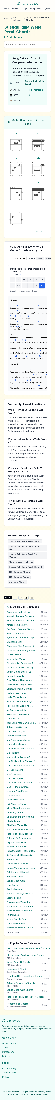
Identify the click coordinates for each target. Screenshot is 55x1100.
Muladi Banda (13, 795)
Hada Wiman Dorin (16, 697)
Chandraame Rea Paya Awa (21, 650)
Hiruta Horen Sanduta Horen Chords (25, 955)
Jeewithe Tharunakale (18, 714)
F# (36, 285)
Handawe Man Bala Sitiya (19, 701)
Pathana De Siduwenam (19, 838)
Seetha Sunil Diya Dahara (20, 893)
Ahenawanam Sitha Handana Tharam (21, 620)
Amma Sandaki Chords (18, 962)
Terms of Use (9, 1072)
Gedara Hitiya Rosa (16, 693)
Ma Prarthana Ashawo (18, 740)
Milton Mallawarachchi (16, 1006)
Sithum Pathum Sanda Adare (21, 906)
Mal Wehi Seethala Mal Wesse (21, 765)
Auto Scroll (20, 258)
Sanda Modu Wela (16, 880)
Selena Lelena (14, 897)
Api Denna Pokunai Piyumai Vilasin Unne (21, 629)
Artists (15, 9)
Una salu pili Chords (17, 969)
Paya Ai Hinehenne (16, 842)
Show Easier (41, 232)
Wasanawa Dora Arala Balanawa (21, 927)
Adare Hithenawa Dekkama (20, 616)
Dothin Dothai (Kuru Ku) (19, 671)
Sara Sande (12, 885)
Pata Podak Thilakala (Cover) (21, 833)
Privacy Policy (9, 1068)
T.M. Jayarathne (14, 958)
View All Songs (13, 932)
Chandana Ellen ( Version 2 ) (21, 646)
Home (6, 9)
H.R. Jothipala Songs (19, 577)
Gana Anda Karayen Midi (19, 684)
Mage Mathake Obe (16, 744)
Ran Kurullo (13, 859)
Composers (35, 9)
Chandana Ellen (14, 642)
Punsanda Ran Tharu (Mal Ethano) (21, 851)
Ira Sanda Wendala (16, 710)
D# (18, 285)
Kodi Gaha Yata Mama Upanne (21, 723)
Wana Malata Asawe (17, 923)
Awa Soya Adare (15, 633)
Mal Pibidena (13, 752)
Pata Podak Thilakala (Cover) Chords (25, 996)
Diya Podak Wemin (16, 659)
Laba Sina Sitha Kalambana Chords (24, 976)
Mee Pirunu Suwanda (18, 787)
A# (24, 280)
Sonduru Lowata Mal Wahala (21, 910)
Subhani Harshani (14, 979)
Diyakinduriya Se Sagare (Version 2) (21, 663)
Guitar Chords (9, 1043)
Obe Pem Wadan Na (17, 825)
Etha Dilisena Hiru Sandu (19, 680)
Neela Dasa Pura (15, 799)
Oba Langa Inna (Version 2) (20, 816)
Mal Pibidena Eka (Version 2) (21, 761)
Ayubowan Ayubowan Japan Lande (21, 637)
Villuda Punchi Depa (17, 919)
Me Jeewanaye (14, 774)
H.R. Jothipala (17, 18)
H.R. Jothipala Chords (19, 572)
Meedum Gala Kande (17, 791)
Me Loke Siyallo (15, 778)
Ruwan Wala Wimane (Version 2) (21, 868)
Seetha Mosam (14, 889)
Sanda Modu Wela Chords (20, 990)
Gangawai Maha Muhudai (19, 688)
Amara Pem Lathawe (17, 624)
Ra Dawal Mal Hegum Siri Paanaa (21, 855)
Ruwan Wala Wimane (17, 863)
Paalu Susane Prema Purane (21, 829)
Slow (40, 258)
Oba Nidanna (13, 821)
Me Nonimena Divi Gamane (20, 782)
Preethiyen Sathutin (17, 846)
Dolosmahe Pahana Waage (20, 667)
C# (42, 280)
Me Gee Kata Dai (15, 769)
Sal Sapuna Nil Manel (18, 872)
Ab (12, 280)
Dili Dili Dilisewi (14, 654)
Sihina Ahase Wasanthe (18, 902)
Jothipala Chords (17, 582)
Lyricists (48, 9)
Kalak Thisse (13, 718)
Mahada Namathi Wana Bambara (21, 748)
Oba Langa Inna (15, 812)
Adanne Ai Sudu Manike (19, 612)
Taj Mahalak (13, 915)
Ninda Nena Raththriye (18, 808)
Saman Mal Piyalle (16, 876)
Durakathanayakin (16, 676)
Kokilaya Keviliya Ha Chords (21, 983)
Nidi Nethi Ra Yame (16, 804)
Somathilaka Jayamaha (17, 972)
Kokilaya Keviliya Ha (17, 727)
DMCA (5, 1077)
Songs (24, 9)
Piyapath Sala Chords (17, 1003)
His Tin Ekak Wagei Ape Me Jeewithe (21, 705)
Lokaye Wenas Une (16, 735)
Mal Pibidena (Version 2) (19, 757)
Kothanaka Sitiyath (16, 731)
